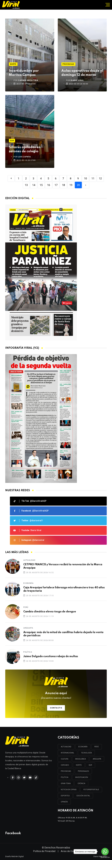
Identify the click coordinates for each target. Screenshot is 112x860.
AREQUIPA (97, 759)
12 (100, 178)
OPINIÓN (64, 802)
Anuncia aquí (56, 695)
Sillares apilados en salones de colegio (25, 149)
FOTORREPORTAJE (91, 790)
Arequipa (28, 628)
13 (26, 185)
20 (78, 185)
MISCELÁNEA (80, 759)
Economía (28, 583)
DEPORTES (65, 796)
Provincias (68, 64)
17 (56, 185)
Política (27, 652)
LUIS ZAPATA (24, 157)
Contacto (56, 708)
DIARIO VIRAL (77, 80)
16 (48, 185)
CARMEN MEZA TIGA (28, 80)
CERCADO (65, 765)
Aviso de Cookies (70, 851)
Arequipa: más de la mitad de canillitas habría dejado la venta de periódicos (63, 634)
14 (33, 185)
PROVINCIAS (66, 771)
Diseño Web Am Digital (14, 856)
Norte (13, 64)
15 (41, 185)
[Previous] (11, 178)
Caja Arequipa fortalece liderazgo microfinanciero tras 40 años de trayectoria (64, 589)
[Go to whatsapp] (105, 851)
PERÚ (96, 747)
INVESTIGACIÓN (81, 777)
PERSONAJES (83, 771)
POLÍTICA (64, 777)
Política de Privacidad (44, 851)
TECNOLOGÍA (86, 753)
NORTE (79, 765)
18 (63, 185)
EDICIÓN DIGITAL (83, 796)
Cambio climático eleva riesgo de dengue (49, 611)
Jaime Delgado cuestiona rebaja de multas (50, 656)
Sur (12, 141)
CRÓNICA (81, 783)
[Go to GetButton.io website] (105, 857)
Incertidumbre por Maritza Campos (24, 73)
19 (70, 185)
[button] (54, 479)
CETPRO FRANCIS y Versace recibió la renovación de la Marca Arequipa (62, 566)
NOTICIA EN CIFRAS (68, 790)
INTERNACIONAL (67, 753)
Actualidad (29, 560)
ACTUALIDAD (66, 747)
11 (92, 178)
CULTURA (64, 759)
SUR (90, 765)
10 (85, 178)
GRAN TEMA (66, 783)
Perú (25, 607)
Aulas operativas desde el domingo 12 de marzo (82, 73)
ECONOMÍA (82, 747)
